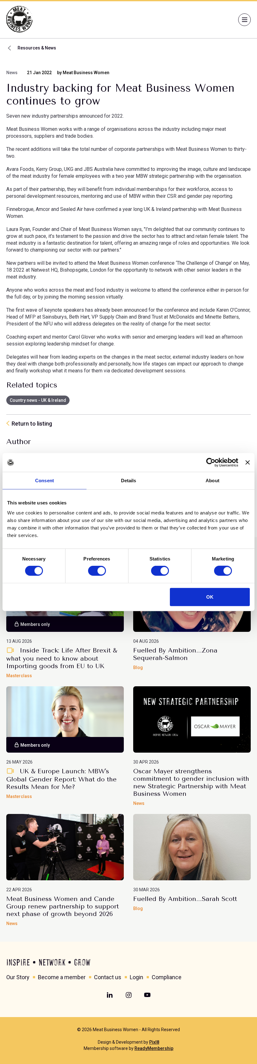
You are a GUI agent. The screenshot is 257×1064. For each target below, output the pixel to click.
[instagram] (128, 995)
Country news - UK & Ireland (38, 400)
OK (209, 596)
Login (136, 977)
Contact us (107, 977)
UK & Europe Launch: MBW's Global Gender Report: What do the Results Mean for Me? (61, 779)
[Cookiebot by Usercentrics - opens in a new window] (210, 462)
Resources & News (37, 47)
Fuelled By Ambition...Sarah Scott (185, 899)
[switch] (97, 571)
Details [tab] (128, 480)
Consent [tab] (44, 480)
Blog (138, 667)
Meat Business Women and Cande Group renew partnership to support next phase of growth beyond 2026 (62, 906)
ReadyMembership (153, 1048)
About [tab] (212, 480)
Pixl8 (154, 1042)
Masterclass (19, 675)
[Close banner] (247, 462)
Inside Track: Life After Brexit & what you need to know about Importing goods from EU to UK (61, 658)
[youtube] (147, 995)
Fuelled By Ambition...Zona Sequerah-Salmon (175, 654)
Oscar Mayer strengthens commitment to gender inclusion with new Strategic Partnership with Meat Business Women (191, 782)
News (12, 72)
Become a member (62, 977)
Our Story (17, 977)
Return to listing (32, 423)
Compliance (166, 977)
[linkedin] (109, 995)
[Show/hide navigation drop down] (244, 19)
